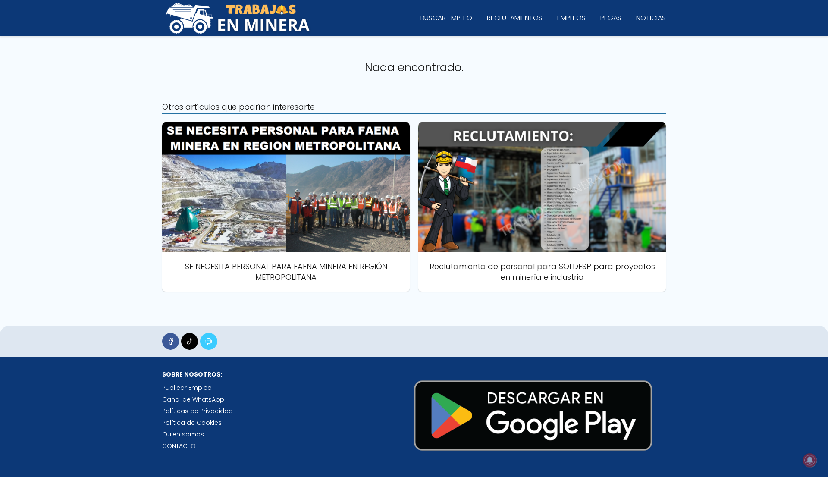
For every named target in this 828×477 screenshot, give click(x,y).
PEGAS (610, 18)
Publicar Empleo (187, 387)
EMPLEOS (571, 18)
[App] (208, 341)
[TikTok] (189, 341)
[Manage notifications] (810, 460)
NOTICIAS (651, 18)
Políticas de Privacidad (197, 411)
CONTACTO (179, 446)
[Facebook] (170, 341)
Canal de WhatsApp (193, 399)
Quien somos (183, 434)
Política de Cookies (192, 422)
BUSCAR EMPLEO (446, 18)
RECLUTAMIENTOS (515, 18)
